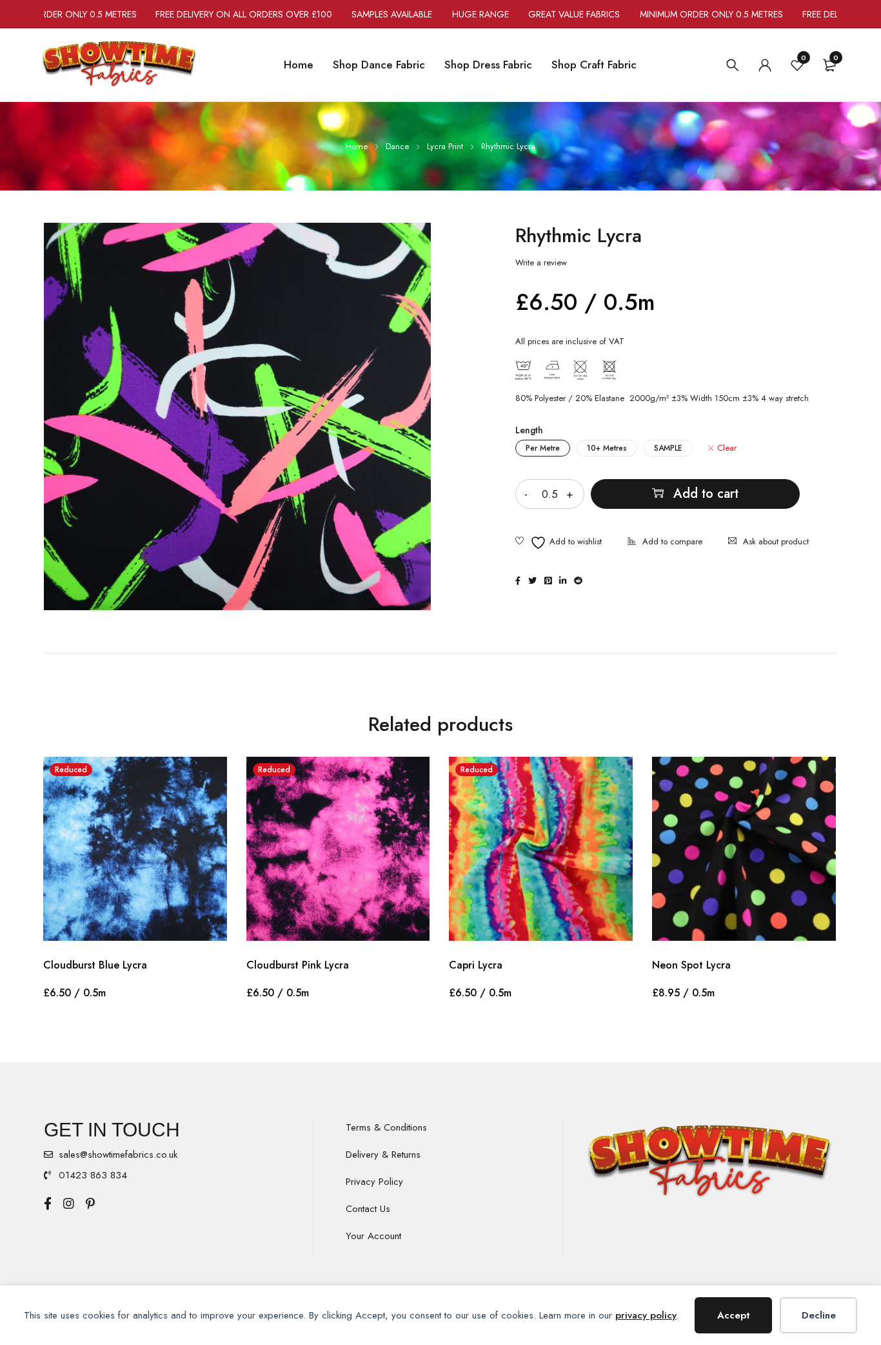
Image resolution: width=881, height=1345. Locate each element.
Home (357, 146)
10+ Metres (607, 448)
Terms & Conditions (386, 1127)
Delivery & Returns (383, 1154)
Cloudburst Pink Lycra (297, 965)
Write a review (541, 263)
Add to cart (705, 493)
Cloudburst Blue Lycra (95, 965)
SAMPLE (668, 448)
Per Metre (543, 448)
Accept (733, 1315)
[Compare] (665, 543)
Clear (727, 448)
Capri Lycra (475, 965)
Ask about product (776, 541)
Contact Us (368, 1209)
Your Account (373, 1236)
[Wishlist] (558, 543)
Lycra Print (445, 146)
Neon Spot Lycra (691, 965)
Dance (397, 146)
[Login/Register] (765, 65)
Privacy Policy (374, 1182)
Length (529, 430)
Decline (819, 1315)
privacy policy (646, 1315)
